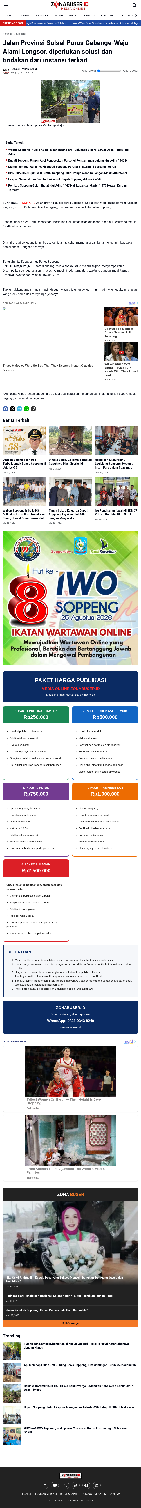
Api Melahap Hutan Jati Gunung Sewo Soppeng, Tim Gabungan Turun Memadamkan (80, 1365)
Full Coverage (70, 1323)
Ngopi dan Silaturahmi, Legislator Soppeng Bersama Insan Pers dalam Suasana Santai (114, 463)
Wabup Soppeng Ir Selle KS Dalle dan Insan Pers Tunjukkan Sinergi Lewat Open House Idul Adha (68, 152)
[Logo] (70, 1476)
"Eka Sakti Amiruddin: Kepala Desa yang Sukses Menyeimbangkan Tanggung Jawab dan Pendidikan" (64, 1279)
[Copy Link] (33, 408)
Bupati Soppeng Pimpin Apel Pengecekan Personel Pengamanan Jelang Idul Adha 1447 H (67, 160)
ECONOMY (24, 15)
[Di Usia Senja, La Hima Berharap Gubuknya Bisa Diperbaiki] (70, 440)
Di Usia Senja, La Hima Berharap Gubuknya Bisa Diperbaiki (70, 461)
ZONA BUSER (64, 1500)
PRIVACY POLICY (92, 1493)
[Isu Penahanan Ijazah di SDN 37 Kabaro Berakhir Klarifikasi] (116, 491)
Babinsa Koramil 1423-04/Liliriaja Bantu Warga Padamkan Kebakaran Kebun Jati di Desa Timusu (79, 1388)
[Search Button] (134, 5)
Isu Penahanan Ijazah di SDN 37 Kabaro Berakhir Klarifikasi (116, 512)
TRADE (73, 15)
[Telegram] (19, 408)
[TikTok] (76, 1485)
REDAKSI (26, 1493)
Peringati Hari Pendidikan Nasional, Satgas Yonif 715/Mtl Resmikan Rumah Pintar (59, 1296)
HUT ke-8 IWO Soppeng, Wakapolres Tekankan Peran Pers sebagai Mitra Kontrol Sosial (77, 1430)
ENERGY (58, 15)
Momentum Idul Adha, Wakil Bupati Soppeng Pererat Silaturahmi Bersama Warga (62, 166)
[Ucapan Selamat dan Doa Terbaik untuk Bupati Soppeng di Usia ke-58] (24, 440)
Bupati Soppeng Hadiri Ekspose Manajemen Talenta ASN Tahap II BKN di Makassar (79, 1407)
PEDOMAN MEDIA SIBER (48, 1493)
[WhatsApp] (26, 408)
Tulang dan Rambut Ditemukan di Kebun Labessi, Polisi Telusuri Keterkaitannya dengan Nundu (76, 1345)
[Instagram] (44, 1485)
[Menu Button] (6, 5)
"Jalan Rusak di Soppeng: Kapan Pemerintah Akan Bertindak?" (47, 1310)
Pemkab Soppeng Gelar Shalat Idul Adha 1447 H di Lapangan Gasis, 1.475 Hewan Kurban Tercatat (67, 188)
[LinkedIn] (97, 1485)
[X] (12, 408)
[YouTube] (55, 1485)
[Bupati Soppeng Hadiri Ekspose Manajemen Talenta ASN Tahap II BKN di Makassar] (12, 1415)
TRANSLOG (88, 15)
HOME (9, 15)
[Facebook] (5, 408)
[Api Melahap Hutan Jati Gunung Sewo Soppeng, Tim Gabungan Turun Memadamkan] (12, 1372)
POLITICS (127, 15)
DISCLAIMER (71, 1493)
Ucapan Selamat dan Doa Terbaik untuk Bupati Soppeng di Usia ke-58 (54, 179)
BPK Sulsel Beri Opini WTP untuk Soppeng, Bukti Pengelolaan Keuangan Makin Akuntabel (67, 173)
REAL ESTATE (108, 15)
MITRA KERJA (112, 1493)
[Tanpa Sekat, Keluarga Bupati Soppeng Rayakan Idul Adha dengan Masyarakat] (70, 491)
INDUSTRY (42, 15)
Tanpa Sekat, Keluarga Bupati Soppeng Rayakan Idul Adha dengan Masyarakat (68, 514)
